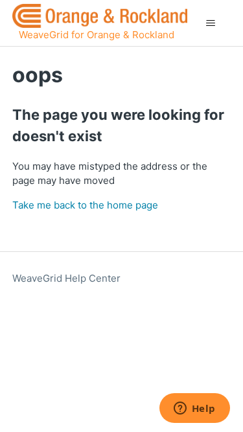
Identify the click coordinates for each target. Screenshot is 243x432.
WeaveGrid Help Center (66, 278)
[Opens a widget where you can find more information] (194, 409)
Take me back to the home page (85, 205)
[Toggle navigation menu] (210, 23)
